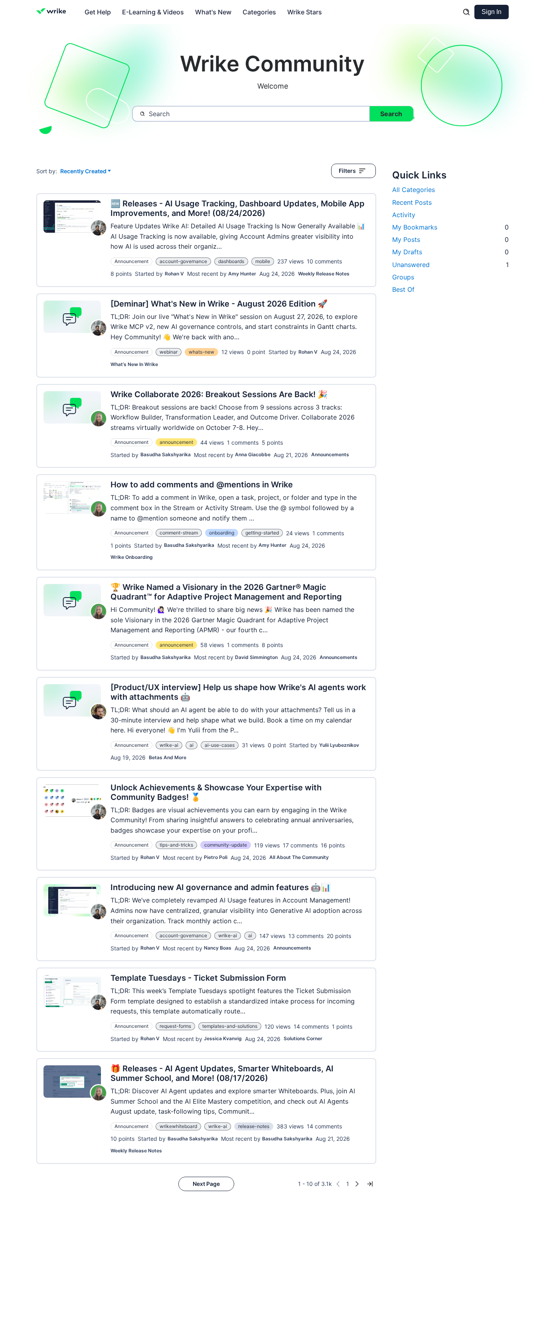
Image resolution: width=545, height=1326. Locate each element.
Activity (403, 215)
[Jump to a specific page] (369, 1184)
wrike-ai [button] (169, 745)
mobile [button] (262, 261)
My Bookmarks (450, 227)
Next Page (206, 1183)
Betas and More (167, 757)
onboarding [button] (221, 533)
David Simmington (256, 657)
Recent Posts (412, 202)
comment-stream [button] (179, 533)
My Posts (450, 239)
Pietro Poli (215, 857)
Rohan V (174, 274)
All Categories (413, 190)
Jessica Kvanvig (223, 1038)
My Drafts (450, 252)
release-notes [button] (253, 1126)
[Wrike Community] (52, 12)
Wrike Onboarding (132, 557)
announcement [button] (176, 442)
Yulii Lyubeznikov (339, 745)
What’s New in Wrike (134, 364)
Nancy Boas (217, 948)
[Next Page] (357, 1184)
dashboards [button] (231, 261)
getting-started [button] (262, 533)
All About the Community (299, 857)
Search (391, 114)
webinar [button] (169, 352)
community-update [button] (225, 845)
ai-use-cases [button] (220, 745)
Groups (403, 277)
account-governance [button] (183, 261)
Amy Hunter (242, 274)
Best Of (403, 289)
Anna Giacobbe (253, 454)
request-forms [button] (175, 1026)
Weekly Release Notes (324, 274)
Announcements (330, 454)
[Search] (466, 12)
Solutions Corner (303, 1038)
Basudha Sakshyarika (165, 454)
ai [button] (192, 745)
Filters (347, 170)
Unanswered (450, 265)
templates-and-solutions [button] (229, 1026)
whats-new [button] (201, 352)
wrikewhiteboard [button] (178, 1126)
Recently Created (83, 171)
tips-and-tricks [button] (176, 845)
